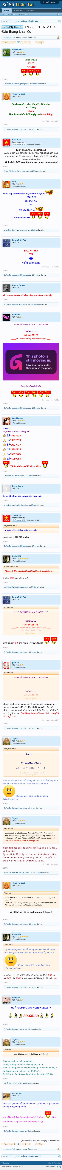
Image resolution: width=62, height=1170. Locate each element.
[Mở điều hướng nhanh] (59, 21)
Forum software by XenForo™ (12, 1167)
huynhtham (17, 486)
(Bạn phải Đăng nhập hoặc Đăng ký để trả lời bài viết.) (40, 1141)
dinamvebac (17, 50)
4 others (35, 587)
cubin (22, 476)
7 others (36, 546)
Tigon (15, 738)
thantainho (24, 505)
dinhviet (16, 997)
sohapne (23, 129)
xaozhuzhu (23, 304)
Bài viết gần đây (25, 14)
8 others (33, 652)
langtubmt (15, 84)
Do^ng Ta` (7, 84)
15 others (31, 1029)
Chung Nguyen (19, 285)
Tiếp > (41, 43)
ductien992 (17, 1093)
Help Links (30, 10)
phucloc (16, 662)
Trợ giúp (57, 1163)
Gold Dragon (18, 418)
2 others (35, 505)
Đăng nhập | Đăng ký (49, 2)
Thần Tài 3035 (18, 94)
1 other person (36, 304)
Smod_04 (7, 171)
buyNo (20, 1083)
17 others (39, 873)
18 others (36, 408)
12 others (34, 230)
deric (14, 181)
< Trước (5, 43)
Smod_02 (16, 140)
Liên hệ (50, 1163)
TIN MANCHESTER (11, 873)
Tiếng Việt (5, 1163)
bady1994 (16, 556)
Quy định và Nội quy (53, 1167)
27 (36, 43)
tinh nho (16, 314)
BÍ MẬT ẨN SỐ (19, 240)
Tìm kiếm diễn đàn (9, 14)
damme (14, 230)
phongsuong (24, 84)
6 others (33, 129)
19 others (36, 171)
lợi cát (21, 873)
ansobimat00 (24, 171)
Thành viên (18, 10)
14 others (36, 84)
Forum (6, 10)
